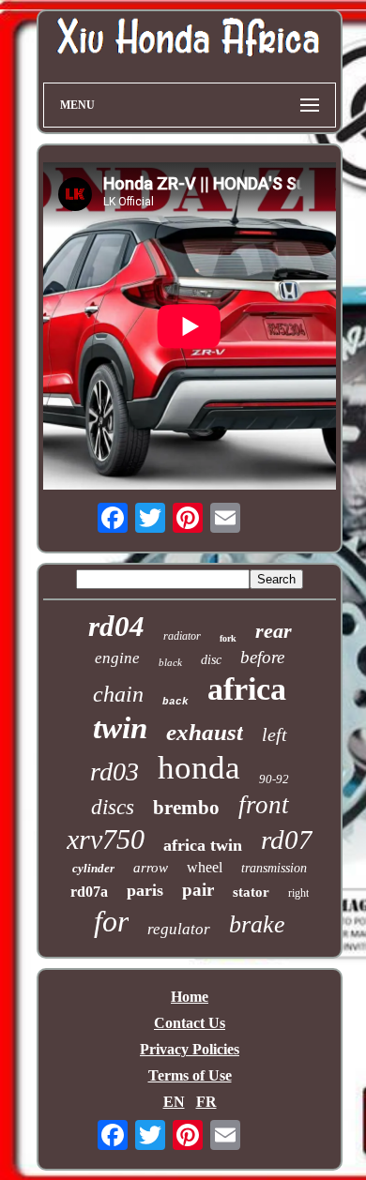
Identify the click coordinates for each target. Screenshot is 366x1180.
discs (112, 807)
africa (246, 689)
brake (257, 924)
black (170, 662)
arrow (150, 867)
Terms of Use (190, 1075)
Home (189, 997)
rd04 (116, 626)
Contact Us (189, 1023)
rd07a (89, 892)
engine (117, 658)
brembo (186, 807)
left (274, 734)
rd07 (287, 839)
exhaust (204, 732)
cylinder (93, 868)
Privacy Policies (189, 1049)
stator (251, 892)
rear (273, 631)
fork (228, 638)
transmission (274, 868)
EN (174, 1102)
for (111, 921)
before (262, 657)
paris (145, 890)
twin (120, 728)
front (263, 805)
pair (198, 890)
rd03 (114, 771)
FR (206, 1102)
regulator (178, 929)
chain (118, 694)
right (298, 893)
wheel (204, 867)
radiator (182, 636)
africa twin (202, 845)
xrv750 (106, 839)
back (175, 701)
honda (199, 767)
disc (211, 660)
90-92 (274, 779)
